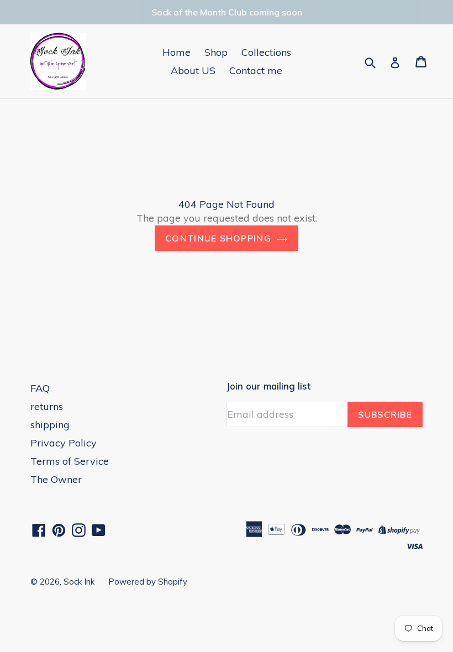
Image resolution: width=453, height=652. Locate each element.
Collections (266, 52)
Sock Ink (79, 581)
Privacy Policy (63, 443)
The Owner (56, 479)
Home (176, 52)
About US (193, 70)
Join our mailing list (268, 386)
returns (46, 406)
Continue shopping (218, 238)
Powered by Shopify (147, 581)
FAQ (40, 388)
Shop (216, 52)
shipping (50, 424)
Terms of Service (69, 461)
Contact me (255, 70)
